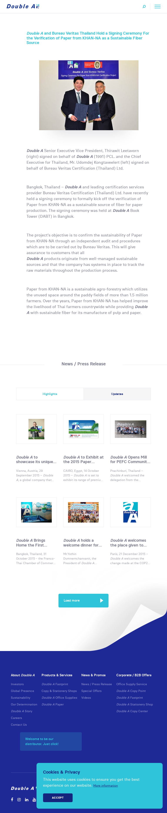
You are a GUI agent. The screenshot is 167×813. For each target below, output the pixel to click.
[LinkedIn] (26, 799)
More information (105, 786)
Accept (58, 797)
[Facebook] (12, 799)
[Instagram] (19, 799)
